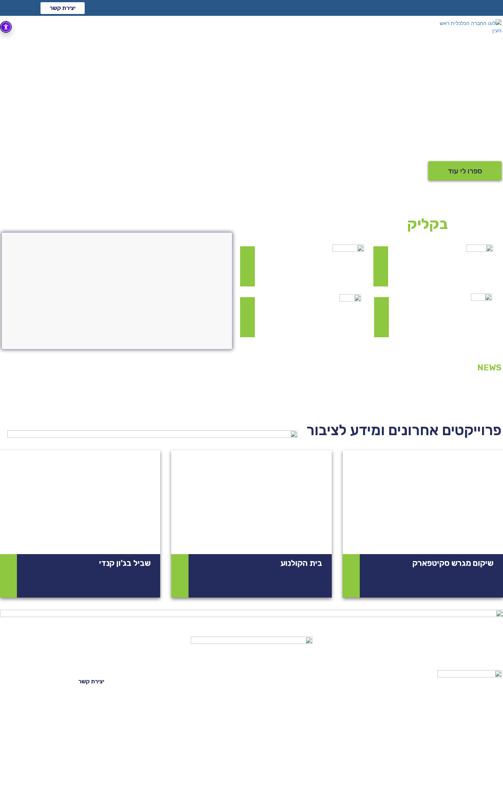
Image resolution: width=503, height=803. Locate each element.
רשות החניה (306, 701)
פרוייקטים (383, 701)
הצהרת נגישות (27, 789)
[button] (63, 8)
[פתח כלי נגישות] (6, 27)
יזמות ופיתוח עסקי (225, 701)
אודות (333, 681)
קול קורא (256, 681)
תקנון (70, 789)
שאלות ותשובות (114, 789)
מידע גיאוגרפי (396, 681)
